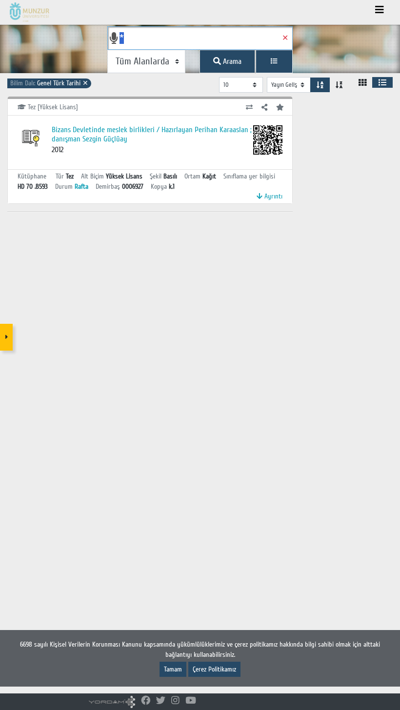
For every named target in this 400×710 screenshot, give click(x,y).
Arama (231, 61)
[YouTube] (190, 701)
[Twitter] (160, 701)
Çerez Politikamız (214, 669)
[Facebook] (145, 701)
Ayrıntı (272, 196)
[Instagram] (175, 701)
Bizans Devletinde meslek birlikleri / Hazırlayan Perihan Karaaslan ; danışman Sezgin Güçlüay (152, 134)
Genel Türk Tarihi (49, 83)
